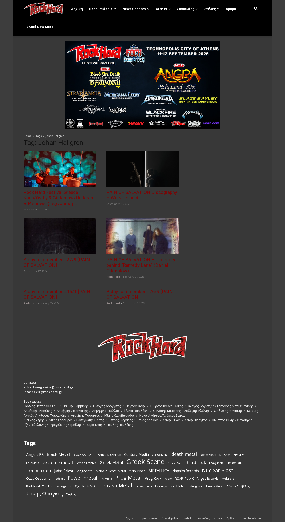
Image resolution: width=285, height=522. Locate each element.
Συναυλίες (185, 9)
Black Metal (58, 454)
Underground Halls (169, 486)
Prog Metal (128, 477)
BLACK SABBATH (84, 455)
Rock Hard (113, 276)
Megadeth (84, 471)
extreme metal (58, 462)
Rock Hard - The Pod (39, 486)
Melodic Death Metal (111, 471)
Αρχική (77, 9)
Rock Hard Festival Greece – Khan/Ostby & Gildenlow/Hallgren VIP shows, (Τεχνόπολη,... (58, 198)
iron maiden (38, 470)
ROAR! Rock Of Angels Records (196, 478)
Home (27, 136)
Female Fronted (86, 463)
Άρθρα (231, 9)
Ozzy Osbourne (38, 478)
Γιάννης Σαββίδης (238, 486)
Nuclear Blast (217, 470)
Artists (161, 9)
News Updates (134, 9)
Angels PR (35, 454)
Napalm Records (185, 471)
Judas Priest (63, 471)
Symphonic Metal (86, 486)
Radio (168, 479)
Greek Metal (111, 462)
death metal (184, 454)
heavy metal (216, 463)
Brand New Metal (40, 27)
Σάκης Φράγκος (44, 493)
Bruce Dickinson (109, 454)
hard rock (196, 462)
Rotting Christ (64, 486)
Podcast (59, 479)
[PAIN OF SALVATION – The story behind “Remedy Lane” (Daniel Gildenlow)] (142, 236)
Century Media (136, 454)
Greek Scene (145, 461)
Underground (143, 486)
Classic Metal (160, 455)
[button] (256, 9)
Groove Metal (176, 463)
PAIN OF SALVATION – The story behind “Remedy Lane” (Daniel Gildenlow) (140, 265)
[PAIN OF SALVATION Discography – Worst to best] (142, 169)
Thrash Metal (116, 485)
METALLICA (159, 470)
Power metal (82, 477)
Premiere (106, 478)
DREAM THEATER (232, 454)
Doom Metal (208, 455)
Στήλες (210, 9)
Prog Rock (153, 478)
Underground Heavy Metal (205, 486)
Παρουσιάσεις (100, 9)
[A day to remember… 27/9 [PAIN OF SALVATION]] (60, 236)
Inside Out (234, 463)
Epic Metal (33, 463)
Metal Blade (137, 471)
